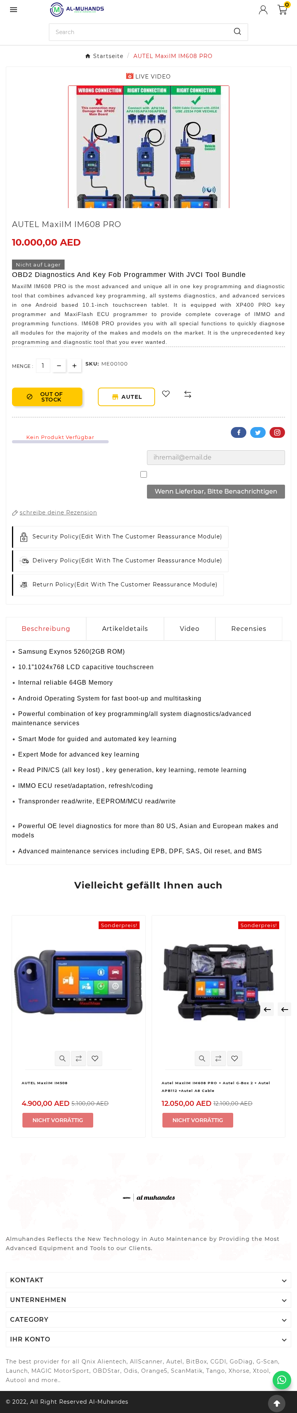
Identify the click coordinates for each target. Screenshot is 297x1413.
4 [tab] (156, 205)
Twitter (258, 432)
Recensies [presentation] (248, 628)
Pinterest (277, 432)
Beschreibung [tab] (46, 628)
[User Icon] (268, 9)
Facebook (238, 432)
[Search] (237, 31)
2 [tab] (141, 205)
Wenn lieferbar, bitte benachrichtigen (216, 491)
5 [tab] (164, 205)
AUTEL (133, 397)
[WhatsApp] (282, 1380)
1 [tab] (133, 205)
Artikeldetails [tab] (125, 628)
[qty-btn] (74, 365)
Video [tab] (190, 628)
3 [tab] (148, 205)
